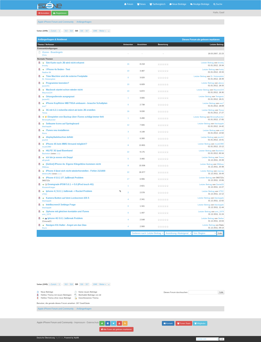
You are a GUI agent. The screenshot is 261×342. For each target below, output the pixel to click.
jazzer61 (45, 86)
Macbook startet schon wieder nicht (64, 90)
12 (128, 125)
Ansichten (142, 44)
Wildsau (45, 167)
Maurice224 (47, 93)
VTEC (44, 194)
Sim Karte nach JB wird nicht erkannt (65, 63)
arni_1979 (46, 214)
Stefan (221, 218)
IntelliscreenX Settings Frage (61, 204)
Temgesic (220, 96)
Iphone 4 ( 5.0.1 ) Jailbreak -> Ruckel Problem (69, 191)
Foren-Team (184, 323)
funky (221, 70)
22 (128, 152)
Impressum (79, 322)
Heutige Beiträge (200, 4)
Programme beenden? (57, 83)
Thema (41, 44)
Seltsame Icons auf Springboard (62, 123)
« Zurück (52, 31)
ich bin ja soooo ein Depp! (59, 157)
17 (128, 179)
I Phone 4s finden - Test (58, 69)
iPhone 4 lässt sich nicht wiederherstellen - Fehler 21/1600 (75, 171)
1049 (95, 31)
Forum (129, 4)
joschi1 (45, 140)
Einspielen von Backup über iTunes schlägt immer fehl (76, 117)
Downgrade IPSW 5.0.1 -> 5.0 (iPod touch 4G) (71, 184)
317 (87, 31)
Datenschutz (93, 322)
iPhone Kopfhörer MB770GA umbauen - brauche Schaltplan (76, 103)
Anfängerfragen (84, 22)
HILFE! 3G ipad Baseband (59, 150)
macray (220, 171)
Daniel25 (220, 184)
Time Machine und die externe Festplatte (67, 76)
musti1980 (46, 147)
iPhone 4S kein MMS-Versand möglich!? (66, 144)
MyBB (76, 338)
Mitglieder (201, 323)
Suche (218, 4)
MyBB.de (59, 338)
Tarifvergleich (158, 4)
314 (71, 31)
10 (128, 71)
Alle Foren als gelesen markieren (117, 329)
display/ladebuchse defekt (59, 137)
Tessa (44, 113)
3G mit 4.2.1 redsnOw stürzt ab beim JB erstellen (70, 110)
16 (128, 111)
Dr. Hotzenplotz (48, 79)
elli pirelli (45, 160)
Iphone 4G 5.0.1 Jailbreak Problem (65, 218)
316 (81, 31)
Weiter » (102, 31)
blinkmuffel (46, 174)
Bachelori (46, 154)
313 (66, 31)
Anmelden (44, 13)
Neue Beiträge (179, 4)
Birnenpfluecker (49, 120)
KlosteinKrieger (48, 187)
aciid (222, 130)
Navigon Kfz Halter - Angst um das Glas (66, 225)
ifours (44, 133)
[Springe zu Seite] (108, 30)
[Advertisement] (130, 257)
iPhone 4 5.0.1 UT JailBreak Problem (64, 178)
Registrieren (60, 13)
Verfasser (49, 44)
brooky (45, 66)
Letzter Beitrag (216, 44)
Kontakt (169, 323)
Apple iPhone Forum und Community (56, 22)
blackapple (46, 126)
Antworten (128, 44)
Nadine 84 (46, 72)
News (142, 4)
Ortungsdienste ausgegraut (60, 96)
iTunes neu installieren (57, 130)
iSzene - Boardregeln (52, 52)
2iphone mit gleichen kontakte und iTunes (67, 211)
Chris (44, 55)
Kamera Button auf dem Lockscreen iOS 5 (67, 198)
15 (128, 64)
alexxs (221, 83)
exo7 (44, 106)
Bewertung (163, 44)
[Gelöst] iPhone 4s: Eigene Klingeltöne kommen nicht (73, 164)
